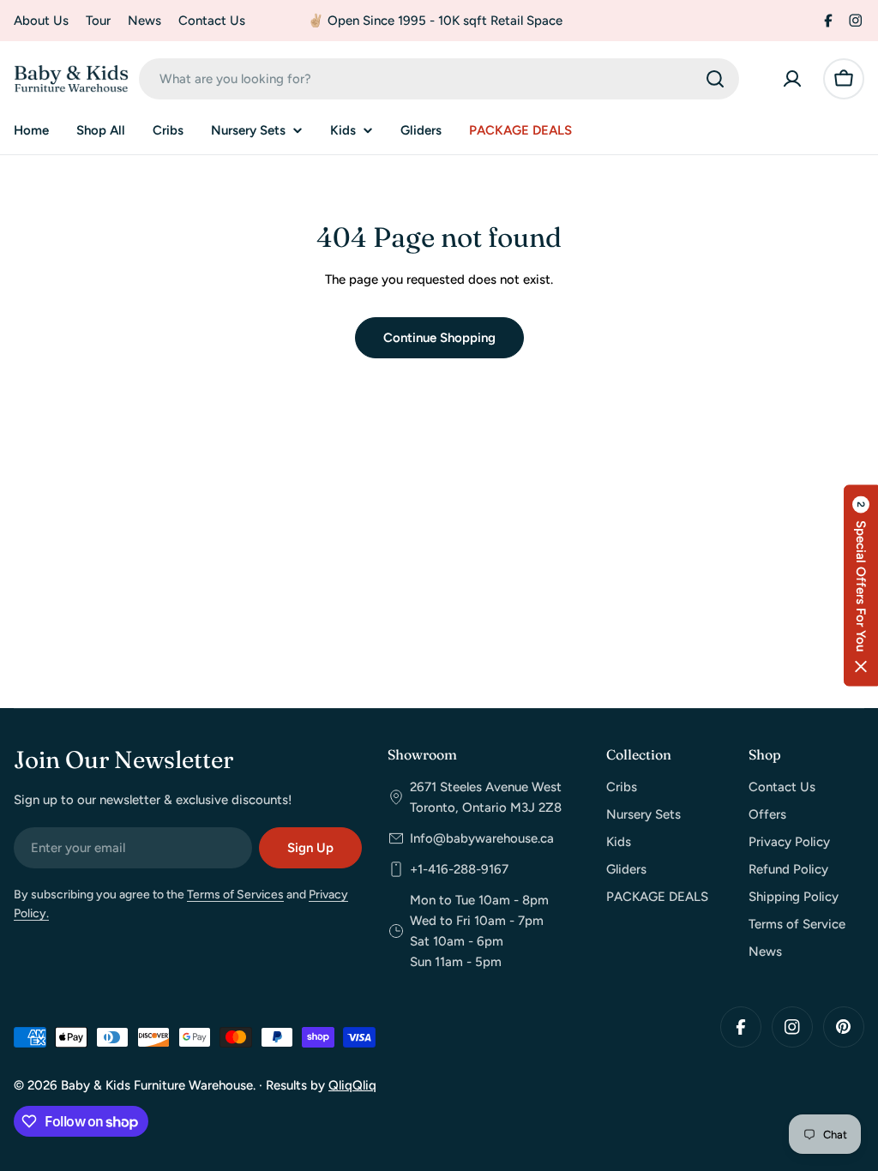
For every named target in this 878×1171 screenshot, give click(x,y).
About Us (41, 20)
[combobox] (439, 78)
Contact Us (211, 20)
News (144, 20)
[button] (861, 586)
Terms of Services (235, 894)
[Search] (715, 79)
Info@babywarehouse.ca (482, 838)
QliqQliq (352, 1085)
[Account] (792, 79)
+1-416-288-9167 (459, 869)
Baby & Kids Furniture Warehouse (157, 1085)
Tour (98, 20)
